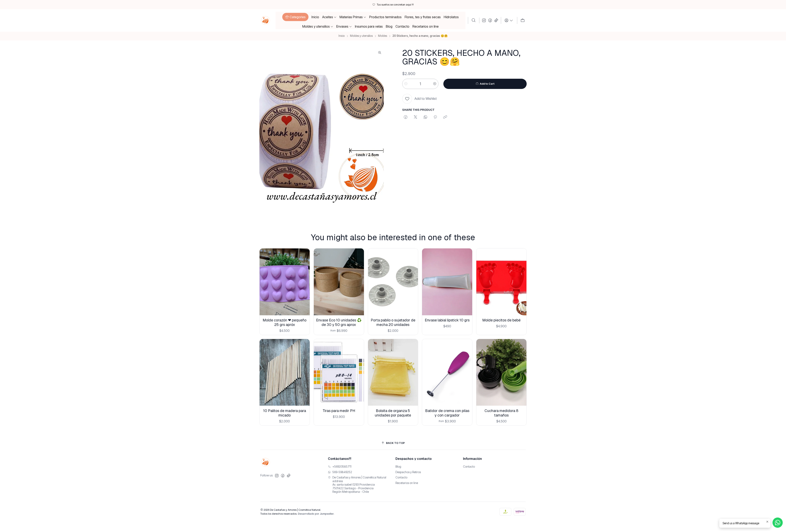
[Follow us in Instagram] (484, 20)
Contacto (401, 477)
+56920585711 (341, 466)
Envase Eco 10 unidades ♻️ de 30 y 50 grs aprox (338, 322)
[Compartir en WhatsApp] (425, 117)
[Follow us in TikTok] (496, 20)
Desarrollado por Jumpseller (316, 513)
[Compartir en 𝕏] (415, 117)
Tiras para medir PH (339, 410)
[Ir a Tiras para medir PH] (339, 372)
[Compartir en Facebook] (405, 117)
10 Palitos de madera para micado (284, 413)
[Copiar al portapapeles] (445, 117)
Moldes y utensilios (361, 36)
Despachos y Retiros (408, 472)
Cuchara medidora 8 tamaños (501, 413)
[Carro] (523, 20)
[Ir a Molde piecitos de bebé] (501, 281)
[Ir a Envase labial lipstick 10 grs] (447, 281)
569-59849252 (342, 472)
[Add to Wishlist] (303, 276)
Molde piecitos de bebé (501, 320)
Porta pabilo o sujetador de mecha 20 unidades (393, 322)
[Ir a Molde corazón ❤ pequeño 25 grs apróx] (285, 281)
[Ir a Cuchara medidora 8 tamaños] (501, 372)
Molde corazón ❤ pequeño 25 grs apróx (284, 322)
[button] (295, 17)
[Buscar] (474, 20)
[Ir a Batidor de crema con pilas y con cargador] (447, 372)
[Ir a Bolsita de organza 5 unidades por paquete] (393, 372)
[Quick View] (303, 287)
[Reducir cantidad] (405, 84)
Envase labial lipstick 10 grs (447, 320)
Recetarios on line (406, 483)
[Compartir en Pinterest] (435, 117)
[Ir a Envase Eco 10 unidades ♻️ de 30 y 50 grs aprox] (339, 281)
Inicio (342, 36)
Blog (398, 466)
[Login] (509, 20)
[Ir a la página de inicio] (265, 20)
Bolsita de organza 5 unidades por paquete (393, 413)
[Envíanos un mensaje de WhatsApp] (777, 523)
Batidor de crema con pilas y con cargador (447, 413)
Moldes (382, 36)
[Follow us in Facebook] (490, 20)
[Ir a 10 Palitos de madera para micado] (285, 372)
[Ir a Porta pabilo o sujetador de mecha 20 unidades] (393, 281)
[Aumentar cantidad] (434, 84)
